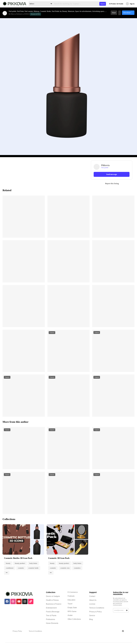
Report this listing (105, 183)
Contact (92, 596)
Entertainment (51, 608)
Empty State (72, 608)
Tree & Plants (51, 615)
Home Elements (52, 623)
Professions (50, 619)
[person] (5, 13)
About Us (92, 600)
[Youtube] (19, 601)
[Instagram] (25, 601)
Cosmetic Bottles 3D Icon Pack (18, 558)
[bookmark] (119, 12)
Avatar (70, 615)
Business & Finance (53, 604)
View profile (104, 167)
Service (92, 615)
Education (71, 600)
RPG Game (72, 611)
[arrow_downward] (42, 233)
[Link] (30, 601)
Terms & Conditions (96, 608)
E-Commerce (73, 592)
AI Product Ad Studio (116, 4)
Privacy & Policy (95, 612)
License (92, 604)
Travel (70, 604)
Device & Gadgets (53, 596)
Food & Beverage (52, 612)
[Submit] (126, 610)
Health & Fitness (52, 600)
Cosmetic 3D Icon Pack (58, 558)
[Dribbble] (13, 601)
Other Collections (74, 619)
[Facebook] (7, 601)
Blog (91, 619)
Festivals (71, 596)
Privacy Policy (17, 631)
